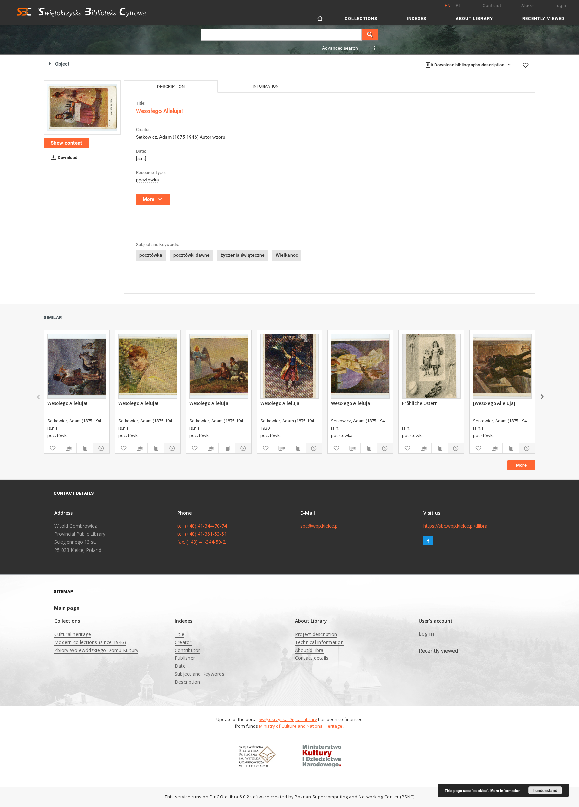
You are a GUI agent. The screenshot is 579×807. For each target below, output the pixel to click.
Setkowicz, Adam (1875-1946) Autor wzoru (181, 137)
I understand (545, 790)
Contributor (187, 650)
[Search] (370, 35)
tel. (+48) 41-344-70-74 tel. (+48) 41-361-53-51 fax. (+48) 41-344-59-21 (202, 534)
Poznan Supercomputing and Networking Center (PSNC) (354, 797)
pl (458, 5)
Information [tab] (266, 86)
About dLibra (309, 650)
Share (527, 5)
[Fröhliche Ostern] (431, 366)
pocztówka (147, 179)
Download (67, 157)
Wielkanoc (287, 255)
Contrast (491, 5)
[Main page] (320, 18)
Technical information (319, 642)
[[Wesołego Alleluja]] (502, 366)
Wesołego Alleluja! (67, 403)
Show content (66, 143)
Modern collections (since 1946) (90, 642)
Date (180, 666)
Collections (361, 18)
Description (187, 682)
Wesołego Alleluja (208, 403)
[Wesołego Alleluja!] (82, 107)
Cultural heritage (72, 634)
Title (179, 634)
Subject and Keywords (199, 674)
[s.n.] (141, 158)
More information (505, 790)
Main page (66, 608)
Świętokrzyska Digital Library (288, 719)
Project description (316, 634)
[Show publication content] (85, 448)
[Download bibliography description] (68, 448)
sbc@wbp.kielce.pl (319, 526)
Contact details (312, 658)
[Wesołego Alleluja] (219, 366)
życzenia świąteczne (243, 255)
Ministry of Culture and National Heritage (301, 726)
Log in (426, 633)
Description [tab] (171, 86)
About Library (474, 18)
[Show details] (100, 448)
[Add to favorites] (525, 65)
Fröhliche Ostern (420, 403)
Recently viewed (543, 18)
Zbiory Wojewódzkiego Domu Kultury (96, 650)
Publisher (185, 658)
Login (560, 5)
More (521, 465)
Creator (183, 642)
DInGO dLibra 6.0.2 (229, 797)
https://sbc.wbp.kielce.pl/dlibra (455, 526)
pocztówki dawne (191, 255)
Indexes (416, 18)
